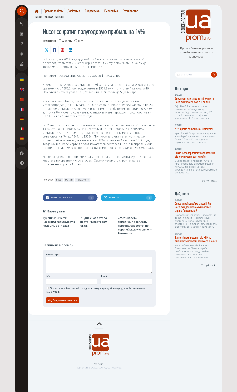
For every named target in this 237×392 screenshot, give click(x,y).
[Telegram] (22, 163)
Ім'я (48, 276)
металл (69, 179)
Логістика (74, 11)
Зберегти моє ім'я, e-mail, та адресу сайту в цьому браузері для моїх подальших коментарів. (95, 290)
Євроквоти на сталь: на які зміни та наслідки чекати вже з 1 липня (194, 100)
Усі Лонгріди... (209, 180)
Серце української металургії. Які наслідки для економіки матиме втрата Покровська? (193, 207)
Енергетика (92, 11)
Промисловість (53, 11)
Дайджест (48, 17)
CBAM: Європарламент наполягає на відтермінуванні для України (195, 155)
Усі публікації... (209, 265)
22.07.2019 (67, 41)
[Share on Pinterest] (62, 50)
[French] (22, 109)
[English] (22, 89)
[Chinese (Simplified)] (22, 99)
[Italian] (22, 129)
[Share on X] (46, 50)
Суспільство (130, 11)
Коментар (53, 254)
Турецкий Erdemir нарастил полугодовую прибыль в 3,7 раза (59, 221)
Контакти (99, 363)
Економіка (111, 11)
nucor (59, 179)
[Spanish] (22, 139)
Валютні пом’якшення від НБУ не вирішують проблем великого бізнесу (196, 239)
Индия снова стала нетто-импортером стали (93, 221)
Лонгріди (59, 17)
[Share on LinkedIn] (70, 50)
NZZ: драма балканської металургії (194, 129)
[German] (22, 119)
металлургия (82, 179)
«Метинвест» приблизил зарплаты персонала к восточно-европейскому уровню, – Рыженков (135, 225)
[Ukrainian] (22, 79)
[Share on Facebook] (54, 50)
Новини (38, 17)
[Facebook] (22, 153)
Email (104, 276)
